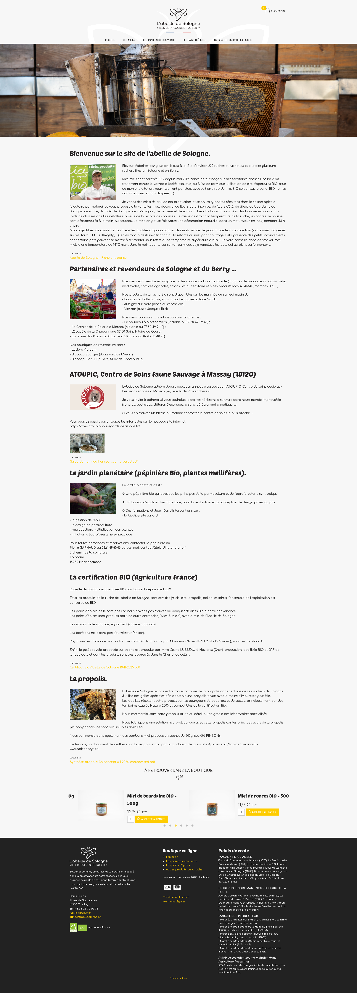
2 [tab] (170, 825)
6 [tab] (192, 825)
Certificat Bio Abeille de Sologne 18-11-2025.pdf (105, 667)
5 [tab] (187, 825)
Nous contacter (80, 913)
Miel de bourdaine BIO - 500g (141, 799)
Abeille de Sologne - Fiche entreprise (98, 257)
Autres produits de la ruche (233, 40)
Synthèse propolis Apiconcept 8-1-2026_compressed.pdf (112, 762)
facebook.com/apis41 (87, 917)
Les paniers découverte (159, 40)
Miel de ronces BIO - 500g (254, 795)
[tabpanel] (123, 806)
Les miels (129, 40)
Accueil (110, 40)
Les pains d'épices (194, 40)
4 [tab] (181, 825)
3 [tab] (176, 825)
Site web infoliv (178, 978)
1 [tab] (164, 825)
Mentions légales (174, 901)
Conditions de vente (176, 897)
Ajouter (142, 819)
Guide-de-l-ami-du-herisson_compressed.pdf (104, 461)
